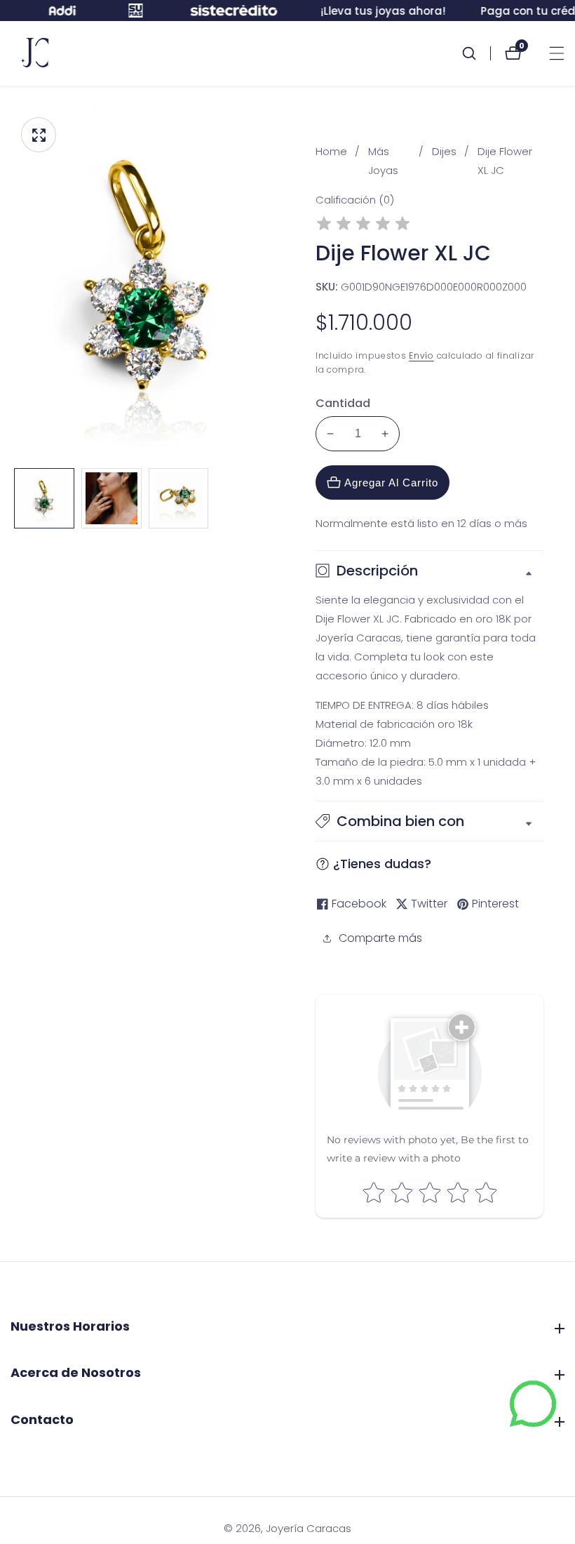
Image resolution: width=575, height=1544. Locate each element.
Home (331, 151)
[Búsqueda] (476, 53)
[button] (429, 821)
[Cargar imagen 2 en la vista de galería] (111, 498)
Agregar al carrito (391, 482)
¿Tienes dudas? (382, 863)
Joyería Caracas (308, 1528)
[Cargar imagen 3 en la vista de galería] (179, 498)
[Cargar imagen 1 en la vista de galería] (44, 498)
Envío (421, 355)
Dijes (444, 151)
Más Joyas (383, 161)
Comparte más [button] (380, 938)
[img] (363, 225)
